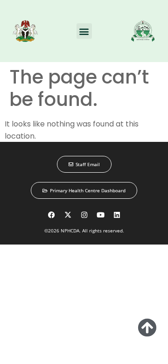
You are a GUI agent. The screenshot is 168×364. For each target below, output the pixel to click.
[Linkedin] (117, 215)
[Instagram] (84, 215)
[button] (84, 31)
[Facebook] (51, 215)
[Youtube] (100, 215)
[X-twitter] (68, 215)
